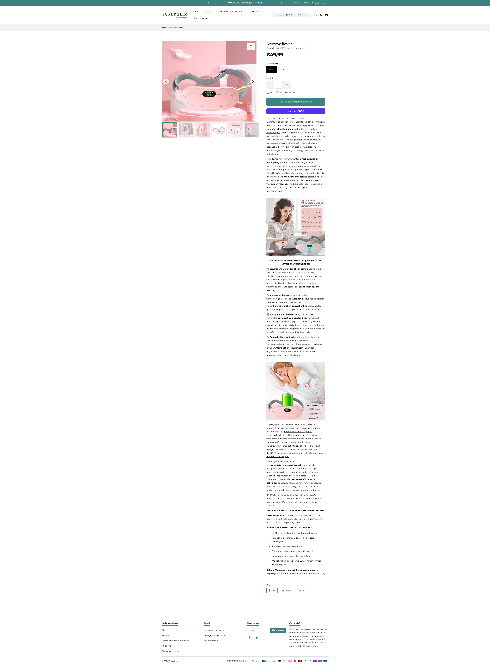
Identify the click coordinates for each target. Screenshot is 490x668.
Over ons (255, 11)
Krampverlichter (177, 27)
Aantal (269, 78)
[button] (315, 14)
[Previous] (208, 3)
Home (164, 27)
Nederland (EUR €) (302, 3)
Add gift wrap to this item (283, 92)
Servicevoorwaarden (214, 630)
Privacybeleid (211, 641)
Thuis (195, 11)
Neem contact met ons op (231, 11)
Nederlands (320, 3)
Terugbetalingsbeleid (215, 635)
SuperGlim (173, 661)
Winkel (207, 11)
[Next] (281, 3)
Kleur (272, 63)
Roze (271, 69)
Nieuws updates (201, 18)
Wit (282, 69)
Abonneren (278, 630)
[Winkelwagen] (326, 14)
